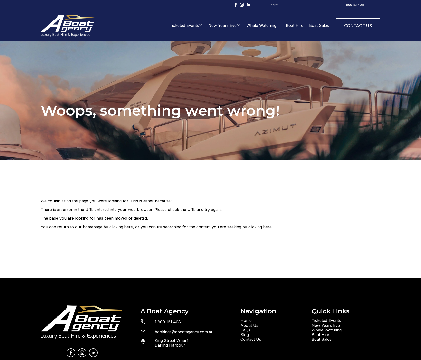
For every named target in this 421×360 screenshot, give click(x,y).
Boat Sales (319, 25)
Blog (244, 334)
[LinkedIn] (248, 5)
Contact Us (358, 25)
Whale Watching (261, 25)
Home (246, 320)
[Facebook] (236, 5)
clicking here (121, 227)
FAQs (245, 330)
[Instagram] (242, 5)
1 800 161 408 (354, 5)
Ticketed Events (184, 25)
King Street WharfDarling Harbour (171, 343)
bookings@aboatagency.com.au (184, 332)
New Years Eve (222, 25)
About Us (249, 325)
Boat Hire (294, 25)
